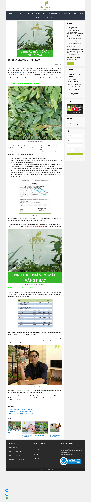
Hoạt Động (39, 13)
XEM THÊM (70, 63)
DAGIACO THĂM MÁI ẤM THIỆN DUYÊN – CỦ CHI (21, 413)
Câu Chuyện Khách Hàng (54, 13)
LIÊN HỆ (46, 17)
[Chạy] (68, 112)
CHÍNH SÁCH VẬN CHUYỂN (16, 451)
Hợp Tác (37, 17)
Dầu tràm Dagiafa (75, 124)
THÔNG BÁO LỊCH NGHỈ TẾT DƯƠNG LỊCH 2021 (21, 411)
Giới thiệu (20, 13)
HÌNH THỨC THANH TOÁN (15, 447)
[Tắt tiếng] (79, 112)
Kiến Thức (67, 13)
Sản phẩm (28, 13)
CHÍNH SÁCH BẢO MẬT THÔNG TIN (18, 459)
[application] (75, 109)
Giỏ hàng (53, 17)
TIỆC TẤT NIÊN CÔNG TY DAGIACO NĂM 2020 (21, 409)
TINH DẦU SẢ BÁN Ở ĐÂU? (75, 89)
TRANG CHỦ (11, 13)
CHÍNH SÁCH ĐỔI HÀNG (15, 455)
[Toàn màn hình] (81, 112)
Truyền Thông (77, 13)
